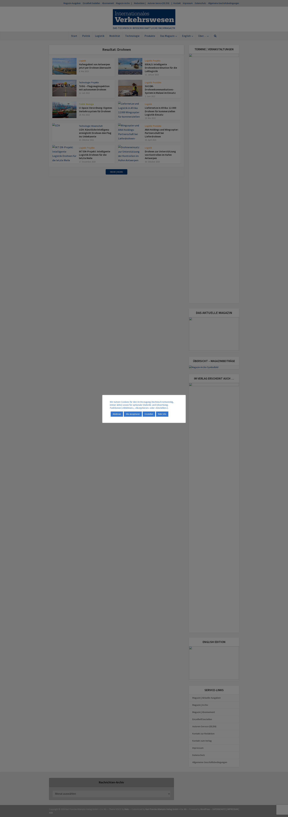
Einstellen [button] (149, 414)
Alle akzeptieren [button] (133, 414)
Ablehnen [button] (117, 414)
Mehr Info (162, 414)
